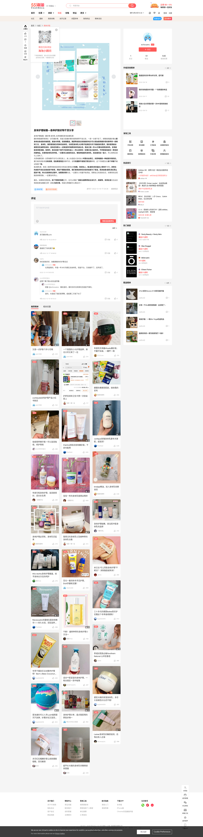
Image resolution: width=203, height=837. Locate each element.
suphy (42, 259)
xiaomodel (43, 232)
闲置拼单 (74, 19)
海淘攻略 (51, 19)
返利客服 (68, 811)
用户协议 (50, 811)
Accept (143, 832)
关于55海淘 (51, 805)
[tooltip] (45, 44)
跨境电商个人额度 (86, 808)
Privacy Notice (60, 834)
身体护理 (39, 189)
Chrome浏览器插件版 (125, 811)
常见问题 (68, 805)
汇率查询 (153, 145)
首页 (32, 26)
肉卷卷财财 (43, 245)
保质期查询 (141, 154)
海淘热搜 (105, 808)
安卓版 (119, 805)
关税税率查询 (164, 145)
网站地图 (50, 815)
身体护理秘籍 (52, 189)
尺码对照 (130, 145)
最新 (41, 19)
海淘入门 (105, 805)
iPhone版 (120, 808)
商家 (50, 13)
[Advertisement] (147, 364)
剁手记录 (63, 19)
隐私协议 (50, 808)
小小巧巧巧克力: (50, 284)
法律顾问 (68, 815)
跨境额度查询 (164, 154)
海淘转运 (86, 19)
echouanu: (48, 265)
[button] (51, 6)
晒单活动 (98, 19)
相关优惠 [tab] (47, 306)
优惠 (40, 13)
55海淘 (37, 6)
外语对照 (153, 154)
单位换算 (141, 145)
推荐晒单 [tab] (35, 306)
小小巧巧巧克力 (45, 278)
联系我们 (68, 808)
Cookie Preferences (162, 832)
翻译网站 (130, 154)
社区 (32, 19)
